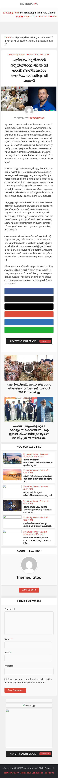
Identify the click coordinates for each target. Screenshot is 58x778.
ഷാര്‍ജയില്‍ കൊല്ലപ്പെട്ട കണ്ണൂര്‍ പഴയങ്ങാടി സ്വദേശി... (37, 524)
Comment (9, 609)
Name (8, 639)
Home (7, 37)
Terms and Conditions (31, 773)
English (43, 532)
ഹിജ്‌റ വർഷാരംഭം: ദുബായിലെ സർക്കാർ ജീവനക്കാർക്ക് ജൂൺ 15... (37, 479)
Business (44, 454)
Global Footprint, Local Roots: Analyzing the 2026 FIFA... (37, 540)
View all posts (29, 590)
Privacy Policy (11, 773)
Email (8, 652)
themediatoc (36, 118)
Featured (32, 55)
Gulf (41, 55)
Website (8, 666)
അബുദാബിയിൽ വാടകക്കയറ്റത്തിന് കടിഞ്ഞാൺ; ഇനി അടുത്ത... (38, 462)
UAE (47, 55)
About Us (49, 773)
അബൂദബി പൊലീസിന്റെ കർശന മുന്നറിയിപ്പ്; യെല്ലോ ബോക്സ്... (37, 509)
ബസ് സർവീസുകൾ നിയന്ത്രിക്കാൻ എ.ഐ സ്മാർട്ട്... (38, 494)
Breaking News (17, 55)
